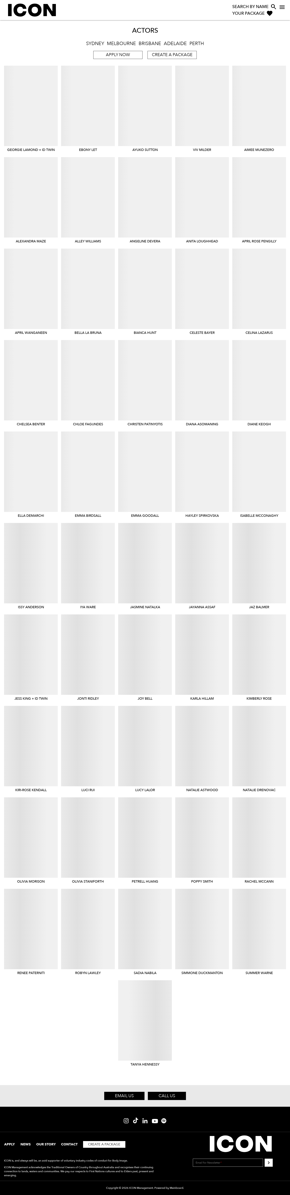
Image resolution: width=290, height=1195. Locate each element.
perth (196, 43)
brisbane (150, 43)
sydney (95, 43)
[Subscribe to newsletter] (269, 1163)
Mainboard (176, 1188)
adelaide (175, 43)
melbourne (121, 43)
